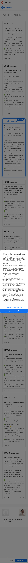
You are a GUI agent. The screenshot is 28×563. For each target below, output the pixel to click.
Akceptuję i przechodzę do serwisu (14, 311)
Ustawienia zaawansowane (14, 307)
